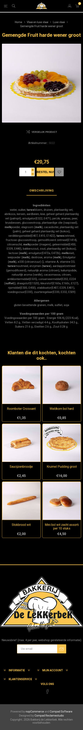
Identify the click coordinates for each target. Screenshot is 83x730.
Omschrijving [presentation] (41, 190)
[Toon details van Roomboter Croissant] (21, 385)
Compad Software (61, 711)
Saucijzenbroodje (21, 466)
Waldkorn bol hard (62, 409)
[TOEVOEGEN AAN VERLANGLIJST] (59, 172)
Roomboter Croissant (21, 409)
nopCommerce (35, 711)
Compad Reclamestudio (49, 715)
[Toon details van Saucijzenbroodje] (21, 443)
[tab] (41, 191)
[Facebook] (47, 691)
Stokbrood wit (21, 525)
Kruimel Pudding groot (62, 466)
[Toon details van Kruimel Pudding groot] (62, 443)
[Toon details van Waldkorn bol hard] (62, 385)
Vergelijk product (44, 132)
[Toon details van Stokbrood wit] (21, 501)
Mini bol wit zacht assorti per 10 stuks (62, 526)
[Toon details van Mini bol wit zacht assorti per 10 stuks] (62, 501)
